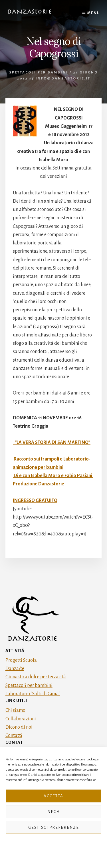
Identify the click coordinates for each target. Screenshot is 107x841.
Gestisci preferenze (53, 827)
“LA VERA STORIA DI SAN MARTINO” (51, 442)
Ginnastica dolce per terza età (35, 676)
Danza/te (14, 668)
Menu (93, 13)
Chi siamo (15, 710)
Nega (53, 812)
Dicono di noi (19, 727)
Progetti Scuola (21, 660)
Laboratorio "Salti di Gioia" (32, 693)
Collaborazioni (20, 719)
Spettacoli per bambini (38, 72)
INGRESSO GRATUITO (35, 500)
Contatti (13, 735)
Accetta (53, 796)
